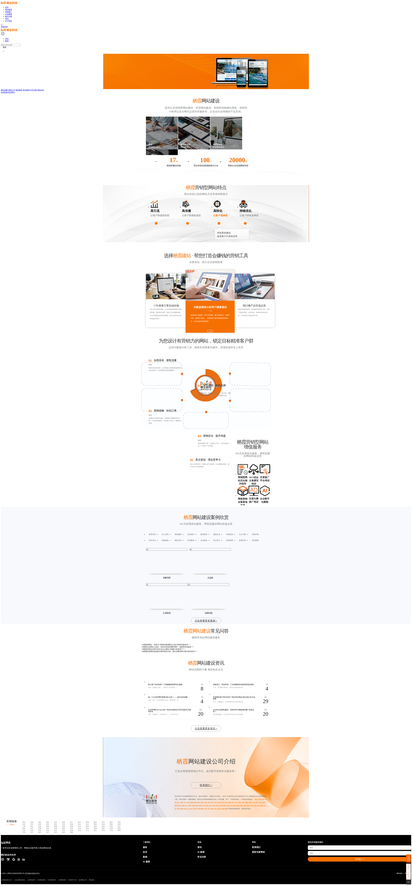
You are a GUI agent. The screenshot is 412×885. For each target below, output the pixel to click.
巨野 (224, 805)
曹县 (239, 802)
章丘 (222, 802)
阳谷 (261, 805)
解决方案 (8, 16)
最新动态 (40, 90)
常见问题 (33, 90)
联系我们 (11, 92)
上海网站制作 (31, 880)
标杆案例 (26, 90)
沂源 (184, 809)
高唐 (255, 805)
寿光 (232, 802)
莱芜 (219, 802)
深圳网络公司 (83, 880)
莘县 (258, 805)
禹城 (237, 805)
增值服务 (18, 90)
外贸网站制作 (52, 880)
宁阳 (205, 809)
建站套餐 (4, 90)
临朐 (222, 809)
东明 (220, 805)
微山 (234, 805)
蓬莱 (176, 805)
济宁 (184, 802)
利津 (195, 809)
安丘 (215, 809)
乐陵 (244, 805)
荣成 (182, 805)
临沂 (177, 802)
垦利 (226, 802)
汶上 (188, 809)
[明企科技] (6, 842)
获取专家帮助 (258, 852)
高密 (250, 802)
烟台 (262, 799)
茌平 (210, 805)
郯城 (181, 809)
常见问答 (201, 857)
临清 (206, 805)
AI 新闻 (200, 852)
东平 (208, 809)
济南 (259, 799)
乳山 (186, 805)
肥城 (246, 802)
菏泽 (212, 802)
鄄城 (226, 809)
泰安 (188, 802)
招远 (196, 805)
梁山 (191, 809)
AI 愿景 (146, 861)
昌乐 (219, 809)
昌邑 (212, 809)
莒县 (260, 802)
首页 (7, 7)
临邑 (241, 805)
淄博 (181, 802)
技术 (145, 852)
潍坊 (47, 822)
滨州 (215, 802)
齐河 (231, 805)
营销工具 (11, 90)
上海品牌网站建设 (19, 880)
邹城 (200, 805)
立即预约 (359, 859)
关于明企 (8, 21)
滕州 (189, 805)
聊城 (191, 802)
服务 (145, 847)
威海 (195, 802)
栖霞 (202, 809)
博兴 (217, 805)
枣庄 (198, 802)
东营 (208, 802)
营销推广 (8, 12)
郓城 (213, 805)
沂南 (198, 809)
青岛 (256, 799)
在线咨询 (4, 27)
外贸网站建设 (41, 880)
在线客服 (4, 92)
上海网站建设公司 (6, 880)
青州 (179, 805)
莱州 (263, 802)
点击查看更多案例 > (206, 620)
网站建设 (8, 9)
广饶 (253, 802)
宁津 (251, 805)
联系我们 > (206, 785)
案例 (145, 857)
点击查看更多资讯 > (206, 728)
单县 (243, 802)
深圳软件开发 (72, 880)
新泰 (193, 805)
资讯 (7, 18)
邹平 (203, 805)
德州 (202, 802)
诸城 (229, 802)
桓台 (256, 802)
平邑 (177, 809)
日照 (205, 802)
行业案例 (8, 14)
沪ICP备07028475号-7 (32, 873)
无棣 (227, 805)
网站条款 (400, 873)
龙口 (236, 802)
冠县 (55, 830)
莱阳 (248, 805)
